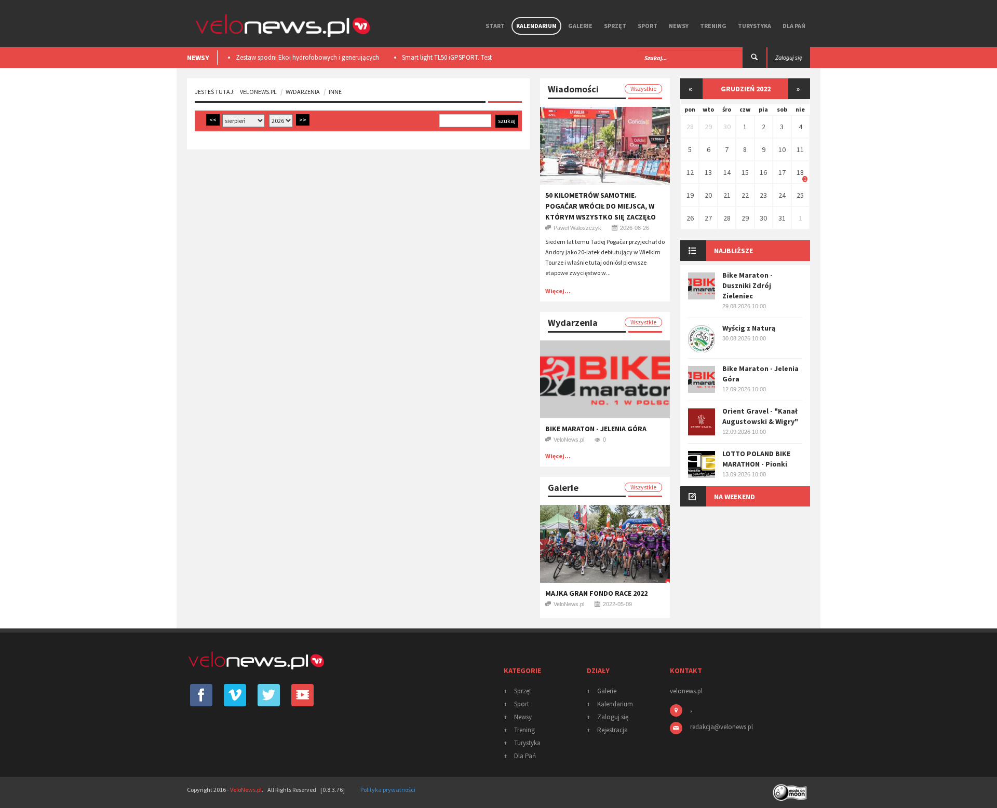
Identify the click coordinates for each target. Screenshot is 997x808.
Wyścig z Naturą (748, 328)
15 (745, 172)
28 (690, 126)
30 (727, 126)
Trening (713, 26)
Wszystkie (643, 88)
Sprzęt (615, 26)
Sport (647, 26)
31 (782, 218)
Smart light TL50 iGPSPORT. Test (447, 57)
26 (690, 218)
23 (763, 195)
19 (690, 195)
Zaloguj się (612, 717)
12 (690, 172)
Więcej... (558, 291)
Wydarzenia (303, 91)
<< (213, 120)
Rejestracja (612, 729)
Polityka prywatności (387, 789)
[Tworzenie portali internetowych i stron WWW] (791, 789)
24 (782, 195)
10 (782, 149)
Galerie (580, 26)
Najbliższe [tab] (733, 250)
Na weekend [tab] (734, 496)
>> (302, 120)
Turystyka (754, 26)
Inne (335, 91)
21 (727, 195)
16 (763, 172)
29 (708, 126)
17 (782, 172)
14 (727, 172)
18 (800, 172)
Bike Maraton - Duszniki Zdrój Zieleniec (747, 285)
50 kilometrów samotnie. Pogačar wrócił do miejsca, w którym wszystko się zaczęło (600, 206)
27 (708, 218)
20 (708, 195)
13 (708, 172)
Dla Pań (794, 26)
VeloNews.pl (258, 91)
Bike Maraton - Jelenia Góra (595, 428)
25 (800, 195)
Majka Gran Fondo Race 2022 (596, 593)
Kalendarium (536, 26)
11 (800, 149)
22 (745, 195)
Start (495, 26)
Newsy (679, 26)
